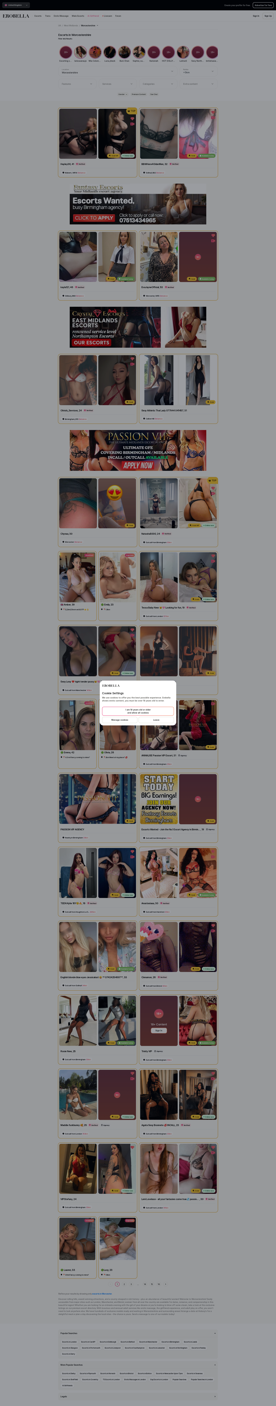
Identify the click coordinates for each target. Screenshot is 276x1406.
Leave (156, 720)
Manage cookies (119, 720)
